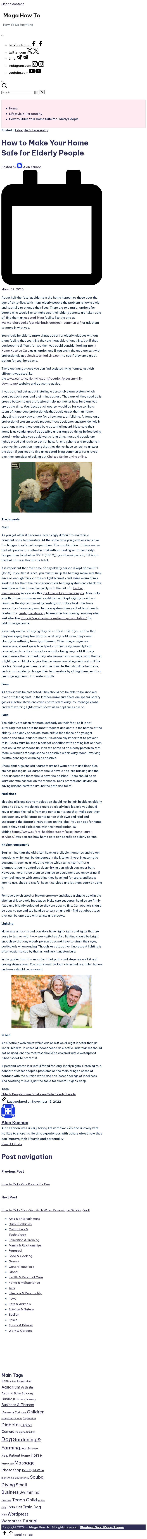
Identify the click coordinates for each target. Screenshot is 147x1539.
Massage (25, 1463)
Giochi (13, 1272)
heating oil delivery (32, 613)
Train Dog (32, 1506)
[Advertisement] (23, 1354)
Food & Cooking (20, 1256)
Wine (4, 1514)
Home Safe (30, 1094)
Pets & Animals (20, 1304)
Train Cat (14, 1507)
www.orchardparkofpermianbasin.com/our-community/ (41, 322)
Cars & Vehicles (20, 1224)
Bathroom (19, 1399)
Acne (5, 1381)
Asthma (7, 1393)
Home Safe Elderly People (57, 1094)
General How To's (21, 1267)
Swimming (29, 1492)
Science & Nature (21, 1309)
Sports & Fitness (21, 1325)
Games (14, 1261)
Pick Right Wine (33, 1470)
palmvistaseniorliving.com (43, 355)
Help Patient (10, 1455)
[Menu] (2, 35)
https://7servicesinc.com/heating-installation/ (54, 618)
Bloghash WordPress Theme (102, 1527)
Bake (17, 1393)
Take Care (6, 1500)
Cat (17, 1412)
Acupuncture (24, 1381)
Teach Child (24, 1500)
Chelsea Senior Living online (66, 456)
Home (25, 1455)
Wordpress (18, 1514)
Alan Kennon (14, 1122)
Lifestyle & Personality (31, 130)
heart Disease (29, 1448)
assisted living (34, 317)
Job (12, 1463)
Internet (5, 1464)
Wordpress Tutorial (19, 1520)
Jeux (12, 1288)
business (31, 1399)
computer (7, 1418)
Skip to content (12, 4)
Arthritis (27, 1387)
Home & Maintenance (24, 1283)
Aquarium (10, 1387)
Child (23, 1412)
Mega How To (21, 15)
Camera (7, 1412)
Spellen (14, 1315)
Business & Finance (17, 1404)
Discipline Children (25, 1432)
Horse (36, 1455)
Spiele (13, 1320)
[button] (36, 92)
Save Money (22, 1477)
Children (35, 1412)
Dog (6, 1439)
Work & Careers (20, 1331)
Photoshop (11, 1470)
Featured (15, 1251)
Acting (13, 1381)
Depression (29, 1418)
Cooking (17, 1418)
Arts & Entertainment (24, 1219)
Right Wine (7, 1477)
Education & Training (24, 1240)
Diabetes (11, 1425)
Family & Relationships (25, 1245)
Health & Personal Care (26, 1277)
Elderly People (11, 1094)
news (12, 1299)
